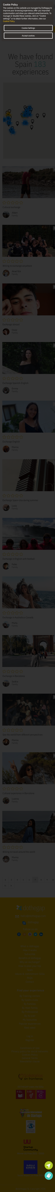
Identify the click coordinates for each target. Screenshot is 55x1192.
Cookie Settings (28, 28)
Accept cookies (28, 35)
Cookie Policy (8, 21)
